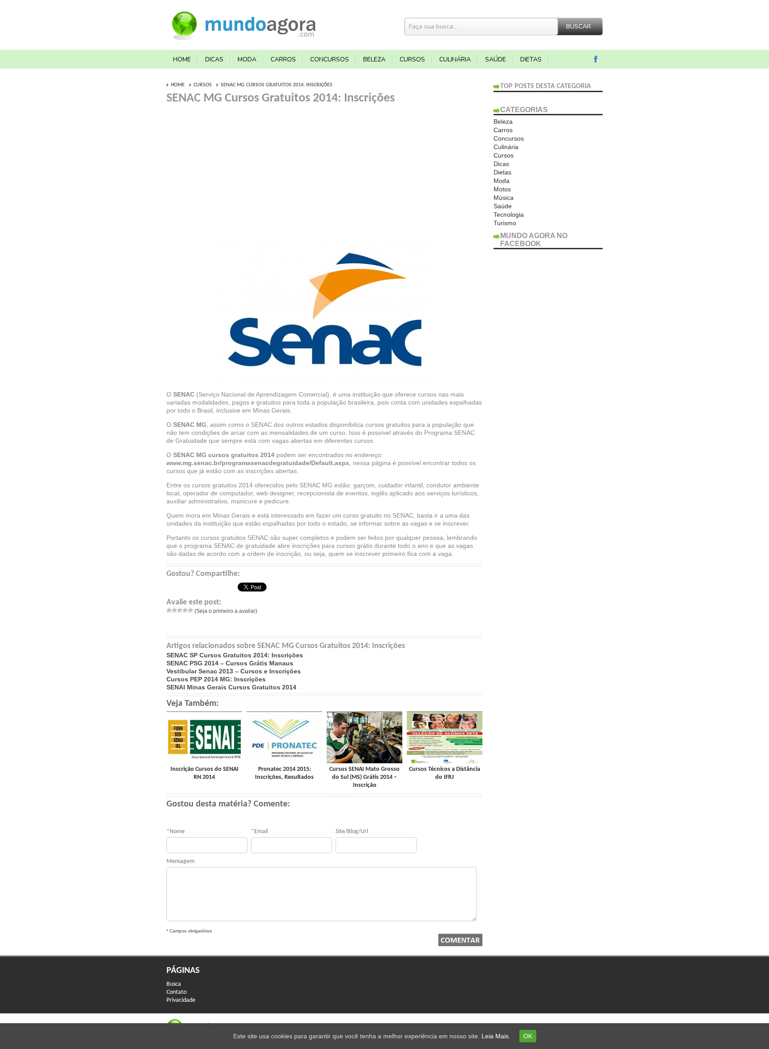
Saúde (495, 59)
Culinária (455, 59)
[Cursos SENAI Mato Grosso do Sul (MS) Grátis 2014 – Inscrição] (364, 761)
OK (527, 1036)
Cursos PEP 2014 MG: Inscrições (216, 679)
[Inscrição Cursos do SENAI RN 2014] (204, 761)
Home (182, 59)
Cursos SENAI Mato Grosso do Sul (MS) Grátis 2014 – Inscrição (364, 777)
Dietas (531, 59)
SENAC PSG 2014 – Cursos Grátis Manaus (229, 663)
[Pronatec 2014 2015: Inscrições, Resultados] (284, 761)
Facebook (596, 59)
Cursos (412, 59)
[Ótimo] (190, 610)
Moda (247, 59)
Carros (283, 59)
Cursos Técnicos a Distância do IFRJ (444, 773)
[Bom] (185, 610)
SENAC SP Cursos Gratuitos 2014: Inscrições (234, 655)
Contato (176, 992)
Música (504, 197)
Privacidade (180, 1000)
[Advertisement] (241, 168)
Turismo (505, 223)
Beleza (374, 59)
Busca (173, 984)
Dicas (214, 59)
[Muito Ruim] (169, 610)
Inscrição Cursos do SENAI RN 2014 (204, 773)
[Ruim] (174, 610)
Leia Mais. (496, 1036)
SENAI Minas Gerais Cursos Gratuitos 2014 (231, 687)
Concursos (329, 59)
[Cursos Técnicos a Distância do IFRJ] (444, 761)
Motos (502, 189)
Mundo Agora (244, 24)
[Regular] (179, 610)
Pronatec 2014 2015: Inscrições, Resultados (284, 773)
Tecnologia (509, 214)
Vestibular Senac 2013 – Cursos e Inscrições (233, 671)
